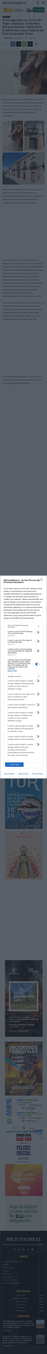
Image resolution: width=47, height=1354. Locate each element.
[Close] (42, 580)
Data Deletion (9, 774)
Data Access (23, 774)
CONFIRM (14, 765)
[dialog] (23, 677)
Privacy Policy (37, 774)
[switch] (37, 632)
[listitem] (23, 626)
